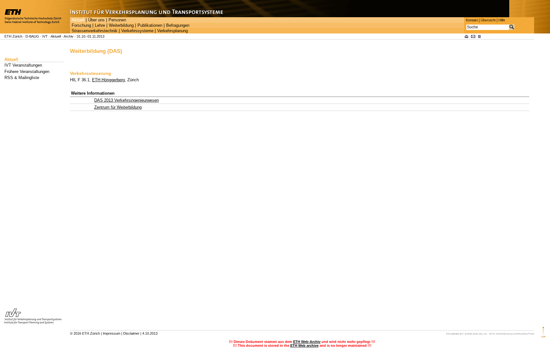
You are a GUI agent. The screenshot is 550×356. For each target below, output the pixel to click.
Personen (117, 20)
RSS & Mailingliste (21, 77)
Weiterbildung (121, 25)
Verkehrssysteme (137, 31)
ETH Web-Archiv (307, 342)
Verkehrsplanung (172, 31)
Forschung (81, 25)
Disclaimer (131, 333)
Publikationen (150, 25)
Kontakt (472, 20)
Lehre (100, 25)
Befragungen (177, 25)
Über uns (96, 20)
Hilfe (501, 20)
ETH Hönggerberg (108, 79)
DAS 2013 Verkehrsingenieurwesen (126, 100)
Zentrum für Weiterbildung (118, 107)
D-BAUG (32, 36)
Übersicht (488, 20)
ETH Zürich (13, 36)
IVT (45, 36)
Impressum (111, 333)
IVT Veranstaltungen (23, 65)
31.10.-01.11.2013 (90, 36)
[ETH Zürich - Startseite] (35, 32)
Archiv (69, 36)
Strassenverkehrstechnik (94, 31)
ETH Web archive (304, 345)
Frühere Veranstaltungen (26, 71)
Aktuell (78, 20)
